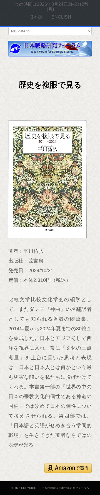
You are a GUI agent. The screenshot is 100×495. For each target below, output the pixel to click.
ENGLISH (61, 17)
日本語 (35, 17)
